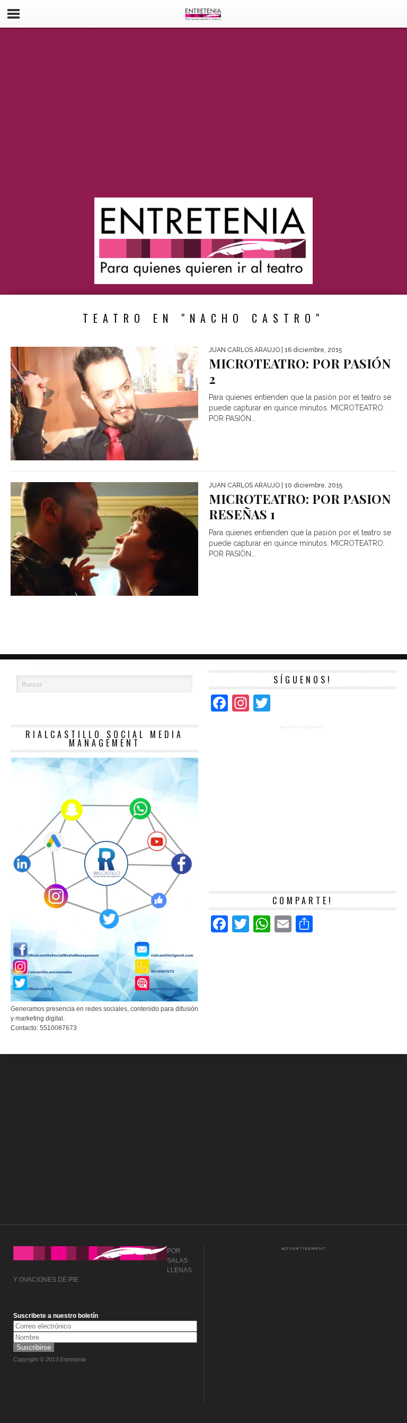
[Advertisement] (203, 112)
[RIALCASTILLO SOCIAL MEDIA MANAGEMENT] (104, 999)
